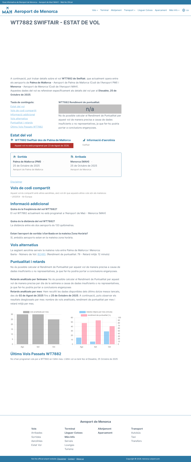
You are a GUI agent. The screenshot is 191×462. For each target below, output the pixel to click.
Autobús (136, 432)
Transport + (129, 10)
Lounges (69, 444)
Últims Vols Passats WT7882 (26, 126)
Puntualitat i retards (21, 122)
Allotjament (116, 10)
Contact (71, 459)
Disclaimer (61, 459)
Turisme (69, 449)
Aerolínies (36, 440)
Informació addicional (22, 114)
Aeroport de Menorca (36, 11)
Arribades (36, 432)
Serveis (69, 440)
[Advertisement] (95, 53)
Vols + (95, 10)
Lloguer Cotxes (145, 10)
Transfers (136, 440)
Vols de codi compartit (23, 110)
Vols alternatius (19, 118)
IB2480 (41, 254)
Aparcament (161, 10)
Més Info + (174, 10)
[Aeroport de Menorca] (7, 10)
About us (80, 459)
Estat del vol (17, 106)
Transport (137, 428)
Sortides (36, 436)
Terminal (104, 10)
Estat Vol (36, 444)
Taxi (133, 436)
